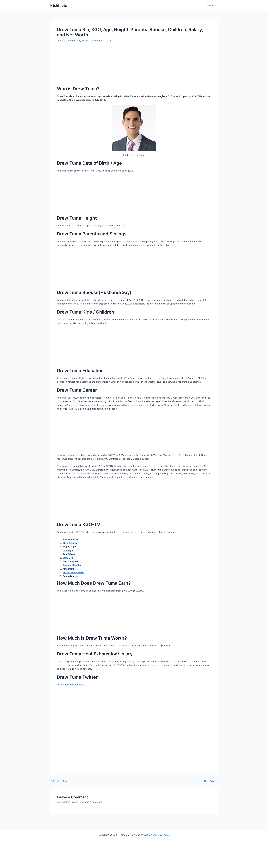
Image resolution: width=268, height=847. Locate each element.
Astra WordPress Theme (157, 834)
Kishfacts (58, 5)
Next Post (210, 781)
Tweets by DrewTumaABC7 (71, 684)
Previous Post (59, 781)
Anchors (211, 5)
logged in (76, 802)
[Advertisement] (134, 66)
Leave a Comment (66, 40)
